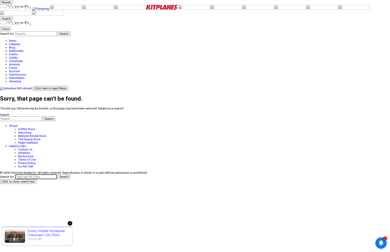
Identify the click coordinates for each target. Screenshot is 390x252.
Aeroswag (24, 132)
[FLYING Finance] (354, 8)
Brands (6, 2)
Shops (13, 125)
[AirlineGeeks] (66, 8)
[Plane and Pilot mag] (194, 8)
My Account (25, 156)
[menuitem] (199, 40)
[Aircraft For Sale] (98, 8)
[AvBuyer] (130, 8)
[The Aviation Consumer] (258, 8)
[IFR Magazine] (290, 8)
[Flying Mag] (41, 8)
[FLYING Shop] (47, 14)
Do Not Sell (25, 166)
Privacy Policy (26, 163)
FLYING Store (26, 129)
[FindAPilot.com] (16, 14)
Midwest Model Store (32, 136)
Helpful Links (17, 146)
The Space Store (29, 139)
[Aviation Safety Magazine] (322, 8)
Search (4, 114)
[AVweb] (16, 8)
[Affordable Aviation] (226, 8)
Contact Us (25, 149)
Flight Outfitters (28, 142)
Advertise (24, 153)
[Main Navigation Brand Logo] (15, 25)
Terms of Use (27, 159)
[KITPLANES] (162, 8)
